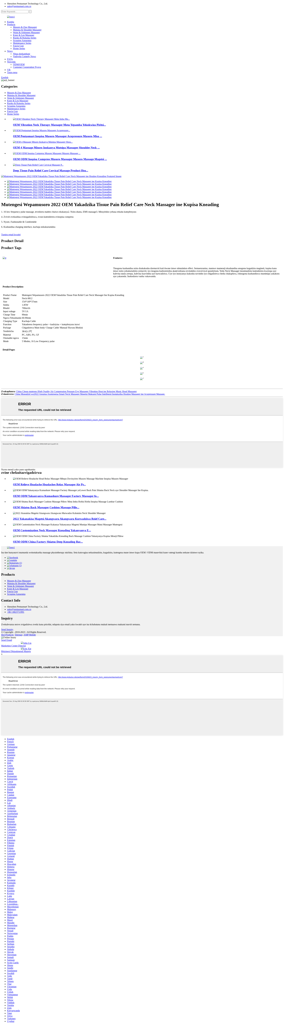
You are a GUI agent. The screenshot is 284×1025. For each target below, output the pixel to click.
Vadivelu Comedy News (24, 56)
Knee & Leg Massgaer (23, 35)
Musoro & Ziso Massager (25, 27)
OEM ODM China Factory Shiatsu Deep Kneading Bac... (48, 541)
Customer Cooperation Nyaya (27, 67)
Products (11, 24)
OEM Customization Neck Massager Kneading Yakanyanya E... (52, 530)
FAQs (10, 59)
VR (9, 70)
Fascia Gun (18, 46)
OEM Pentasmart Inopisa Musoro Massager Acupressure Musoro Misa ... (57, 136)
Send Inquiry (7, 629)
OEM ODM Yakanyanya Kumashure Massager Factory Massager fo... (56, 496)
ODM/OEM (19, 64)
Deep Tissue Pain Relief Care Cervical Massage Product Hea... (50, 170)
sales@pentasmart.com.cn (19, 6)
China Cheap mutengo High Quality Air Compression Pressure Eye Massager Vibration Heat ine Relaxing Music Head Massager (76, 391)
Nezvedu (11, 62)
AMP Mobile (30, 635)
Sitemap (18, 635)
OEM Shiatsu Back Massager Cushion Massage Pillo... (46, 507)
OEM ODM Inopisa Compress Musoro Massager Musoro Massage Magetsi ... (60, 159)
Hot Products (7, 635)
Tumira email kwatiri (11, 234)
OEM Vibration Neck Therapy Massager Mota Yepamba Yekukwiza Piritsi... (59, 124)
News (10, 51)
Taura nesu (12, 72)
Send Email (6, 640)
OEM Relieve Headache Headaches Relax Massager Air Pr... (49, 484)
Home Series (19, 48)
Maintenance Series (22, 43)
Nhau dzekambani (21, 54)
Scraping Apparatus (22, 40)
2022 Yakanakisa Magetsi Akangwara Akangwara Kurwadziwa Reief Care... (59, 518)
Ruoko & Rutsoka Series (24, 38)
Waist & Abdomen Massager (26, 32)
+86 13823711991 (15, 612)
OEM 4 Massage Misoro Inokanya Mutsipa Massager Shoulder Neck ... (56, 147)
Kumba (10, 22)
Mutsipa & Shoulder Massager (27, 30)
